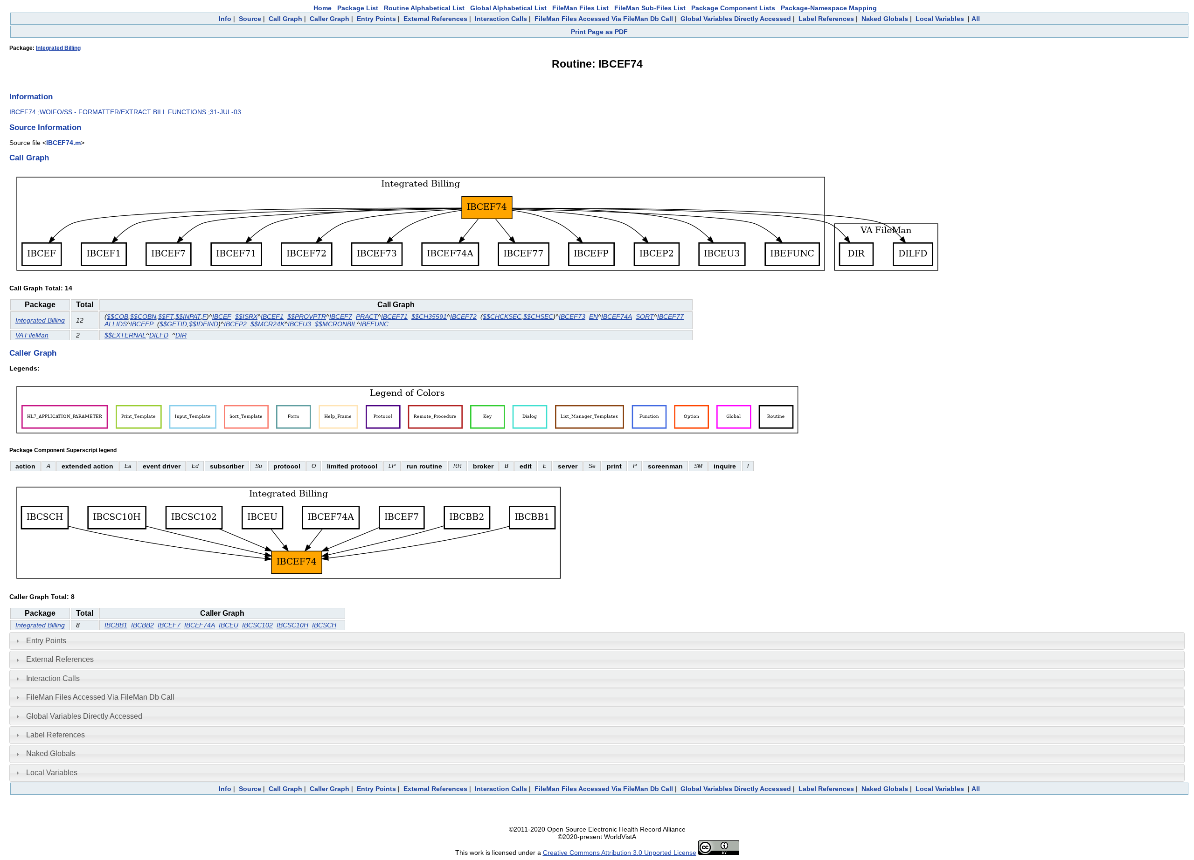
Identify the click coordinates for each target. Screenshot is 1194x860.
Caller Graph (329, 18)
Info (225, 18)
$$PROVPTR (306, 316)
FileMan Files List (580, 8)
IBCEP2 (235, 324)
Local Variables (940, 18)
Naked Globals (884, 18)
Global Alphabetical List (508, 8)
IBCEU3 (299, 324)
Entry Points (376, 18)
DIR (181, 335)
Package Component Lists (733, 8)
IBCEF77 (670, 316)
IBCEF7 (340, 316)
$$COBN (143, 316)
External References (435, 18)
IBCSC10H (292, 625)
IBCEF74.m (63, 142)
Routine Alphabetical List (424, 8)
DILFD (158, 335)
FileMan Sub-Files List (650, 8)
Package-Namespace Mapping (829, 8)
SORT (645, 316)
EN (593, 316)
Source (250, 18)
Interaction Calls (501, 18)
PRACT (367, 316)
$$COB (117, 316)
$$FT (166, 316)
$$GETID (173, 324)
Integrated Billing (58, 48)
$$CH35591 (429, 316)
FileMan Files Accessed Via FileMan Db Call (604, 18)
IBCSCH (324, 625)
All (976, 18)
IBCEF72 (463, 316)
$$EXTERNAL (125, 335)
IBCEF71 (394, 316)
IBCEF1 (272, 316)
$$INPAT (188, 316)
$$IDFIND (203, 324)
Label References (826, 18)
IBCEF (221, 316)
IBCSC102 (257, 625)
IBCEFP (141, 324)
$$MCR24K (267, 324)
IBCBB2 (142, 625)
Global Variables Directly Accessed (735, 18)
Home (322, 8)
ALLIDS (115, 324)
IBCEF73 (572, 316)
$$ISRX (246, 316)
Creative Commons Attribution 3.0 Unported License (619, 852)
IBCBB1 (115, 625)
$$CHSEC (538, 316)
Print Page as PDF (599, 31)
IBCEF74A (616, 316)
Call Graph (285, 18)
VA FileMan (32, 335)
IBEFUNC (374, 324)
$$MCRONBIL (336, 324)
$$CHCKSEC (502, 316)
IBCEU (228, 625)
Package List (357, 8)
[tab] (597, 641)
